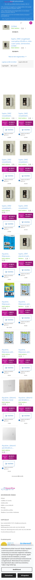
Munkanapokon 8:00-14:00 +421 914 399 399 (13, 527)
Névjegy (3, 508)
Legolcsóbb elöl (22, 62)
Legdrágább (5, 66)
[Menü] (31, 23)
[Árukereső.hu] (25, 543)
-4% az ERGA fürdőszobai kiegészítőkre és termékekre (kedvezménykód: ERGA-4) (15, 11)
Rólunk (3, 498)
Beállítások (17, 570)
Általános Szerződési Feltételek (10, 512)
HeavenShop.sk (11, 532)
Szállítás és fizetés (6, 501)
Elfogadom (25, 575)
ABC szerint (14, 66)
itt (15, 565)
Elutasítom (9, 575)
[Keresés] (21, 23)
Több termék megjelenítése (16, 56)
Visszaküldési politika (7, 510)
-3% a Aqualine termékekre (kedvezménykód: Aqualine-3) (17, 19)
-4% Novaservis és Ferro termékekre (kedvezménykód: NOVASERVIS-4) (15, 15)
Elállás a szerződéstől (7, 505)
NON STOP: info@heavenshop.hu (17, 523)
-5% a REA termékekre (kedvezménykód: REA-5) (16, 4)
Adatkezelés (4, 503)
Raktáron (8, 73)
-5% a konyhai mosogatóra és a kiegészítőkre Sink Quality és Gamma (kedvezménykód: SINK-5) (16, 7)
